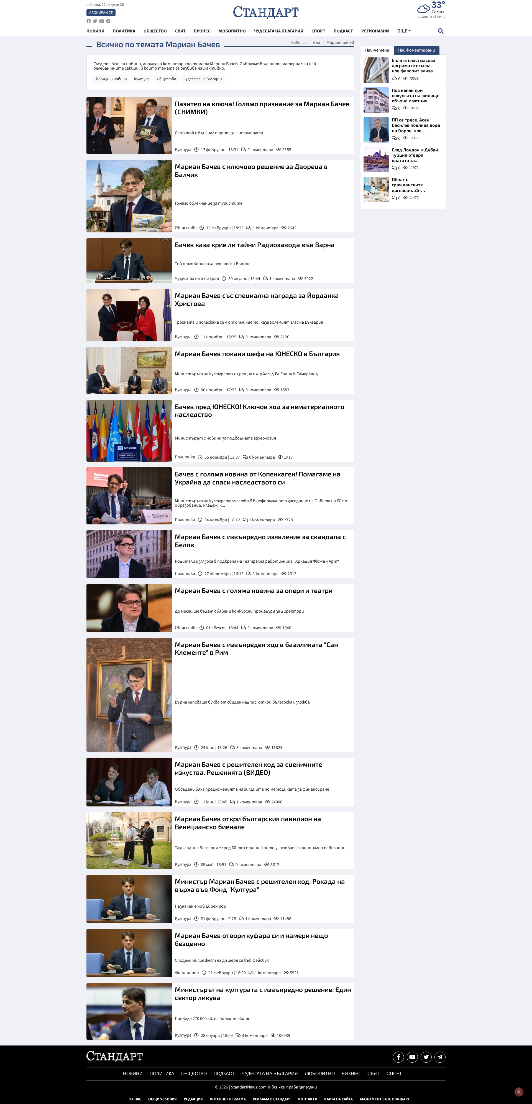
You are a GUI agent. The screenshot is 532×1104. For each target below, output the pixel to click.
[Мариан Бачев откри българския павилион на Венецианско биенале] (129, 840)
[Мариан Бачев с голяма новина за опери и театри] (129, 608)
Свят (373, 1073)
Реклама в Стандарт (272, 1099)
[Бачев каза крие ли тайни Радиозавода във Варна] (129, 260)
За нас (135, 1099)
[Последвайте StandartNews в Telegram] (108, 21)
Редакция (193, 1099)
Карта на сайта (338, 1099)
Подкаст (224, 1073)
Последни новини (111, 79)
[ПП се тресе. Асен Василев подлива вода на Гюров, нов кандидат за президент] (376, 130)
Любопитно (187, 973)
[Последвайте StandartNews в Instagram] (95, 21)
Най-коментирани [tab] (416, 50)
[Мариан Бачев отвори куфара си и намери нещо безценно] (129, 953)
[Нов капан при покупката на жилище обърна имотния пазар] (376, 100)
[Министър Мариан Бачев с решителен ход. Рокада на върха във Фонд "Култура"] (129, 899)
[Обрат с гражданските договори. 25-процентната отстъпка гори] (376, 189)
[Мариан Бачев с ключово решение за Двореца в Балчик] (129, 196)
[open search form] (440, 31)
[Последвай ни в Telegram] (440, 1057)
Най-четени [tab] (377, 50)
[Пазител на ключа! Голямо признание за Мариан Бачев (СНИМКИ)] (129, 125)
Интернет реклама (228, 1099)
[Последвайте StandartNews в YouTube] (101, 21)
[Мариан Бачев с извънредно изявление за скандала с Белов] (129, 554)
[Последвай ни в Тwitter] (426, 1057)
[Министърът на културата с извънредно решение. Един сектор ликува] (129, 1011)
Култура (142, 79)
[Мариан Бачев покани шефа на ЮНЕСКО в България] (129, 370)
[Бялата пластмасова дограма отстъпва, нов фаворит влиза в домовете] (376, 70)
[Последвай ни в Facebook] (398, 1057)
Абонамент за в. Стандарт (385, 1099)
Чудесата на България (202, 79)
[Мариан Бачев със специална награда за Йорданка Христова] (129, 315)
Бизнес (351, 1073)
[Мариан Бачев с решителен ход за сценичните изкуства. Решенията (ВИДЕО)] (129, 782)
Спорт (394, 1073)
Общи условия (162, 1099)
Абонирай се (101, 13)
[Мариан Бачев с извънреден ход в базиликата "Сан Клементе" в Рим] (129, 695)
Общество (166, 79)
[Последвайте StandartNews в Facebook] (88, 21)
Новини (298, 42)
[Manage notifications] (519, 1091)
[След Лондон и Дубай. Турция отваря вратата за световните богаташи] (376, 159)
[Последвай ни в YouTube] (412, 1057)
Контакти (307, 1099)
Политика (185, 457)
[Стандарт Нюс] (114, 1061)
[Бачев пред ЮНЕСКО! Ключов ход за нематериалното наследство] (129, 431)
